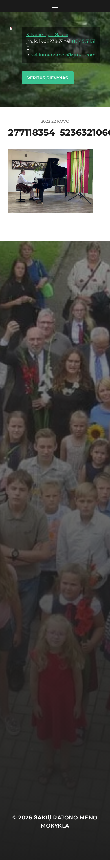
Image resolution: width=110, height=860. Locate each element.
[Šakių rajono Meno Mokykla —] (11, 59)
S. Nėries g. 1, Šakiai (47, 34)
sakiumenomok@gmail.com (63, 55)
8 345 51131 (84, 41)
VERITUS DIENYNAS (47, 77)
